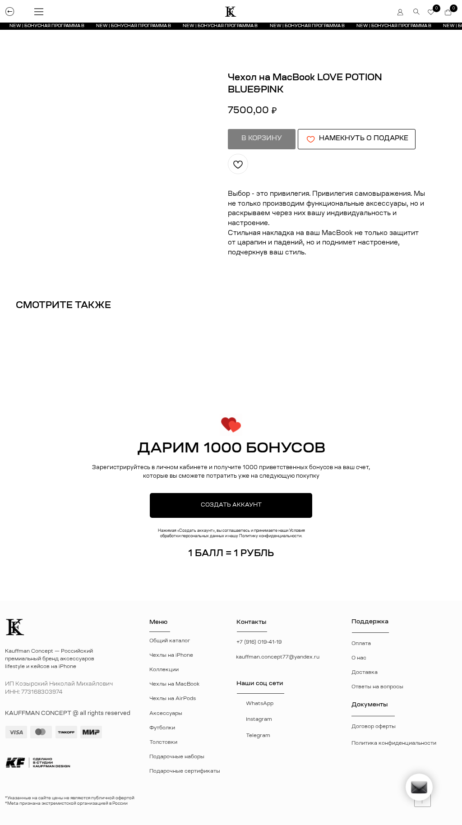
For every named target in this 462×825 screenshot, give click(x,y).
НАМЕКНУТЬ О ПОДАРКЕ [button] (363, 139)
